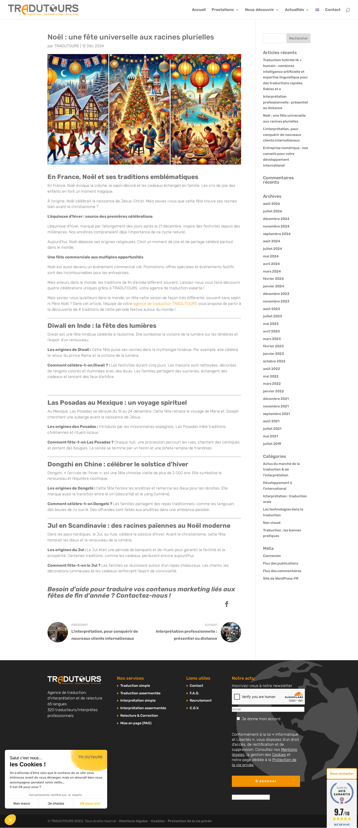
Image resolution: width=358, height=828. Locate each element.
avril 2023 (271, 331)
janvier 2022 (273, 391)
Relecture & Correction (139, 716)
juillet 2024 (272, 249)
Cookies (279, 754)
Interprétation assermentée (143, 708)
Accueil (199, 10)
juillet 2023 (272, 316)
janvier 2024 (273, 286)
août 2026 (271, 204)
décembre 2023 (276, 294)
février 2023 (273, 346)
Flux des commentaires (282, 571)
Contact (332, 10)
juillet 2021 (272, 429)
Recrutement (201, 700)
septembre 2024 (277, 234)
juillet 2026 (272, 211)
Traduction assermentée (140, 693)
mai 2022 (271, 376)
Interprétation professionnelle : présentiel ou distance (285, 102)
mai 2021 (270, 436)
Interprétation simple (138, 700)
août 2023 (271, 309)
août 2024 (271, 241)
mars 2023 (272, 339)
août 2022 (271, 369)
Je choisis (56, 803)
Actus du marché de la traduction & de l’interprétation (281, 470)
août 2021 (271, 421)
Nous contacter (342, 773)
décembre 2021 (276, 399)
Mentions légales (133, 821)
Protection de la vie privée (190, 821)
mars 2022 (272, 384)
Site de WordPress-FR (280, 578)
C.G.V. (194, 708)
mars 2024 (272, 271)
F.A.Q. (194, 693)
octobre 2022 (274, 361)
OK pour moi (90, 803)
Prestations (223, 10)
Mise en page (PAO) (135, 723)
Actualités (294, 10)
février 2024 (273, 279)
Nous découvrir (259, 10)
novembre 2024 (276, 226)
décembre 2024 (276, 219)
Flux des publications (280, 563)
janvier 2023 (273, 354)
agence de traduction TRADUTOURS (165, 303)
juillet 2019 (272, 444)
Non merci (21, 803)
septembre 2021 (276, 414)
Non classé (272, 523)
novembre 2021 (276, 406)
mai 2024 (271, 256)
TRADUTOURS (66, 46)
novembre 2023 (276, 301)
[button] (10, 820)
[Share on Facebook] (227, 604)
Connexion (272, 556)
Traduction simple (135, 686)
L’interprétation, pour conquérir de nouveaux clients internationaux (282, 135)
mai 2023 (271, 324)
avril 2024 (271, 264)
